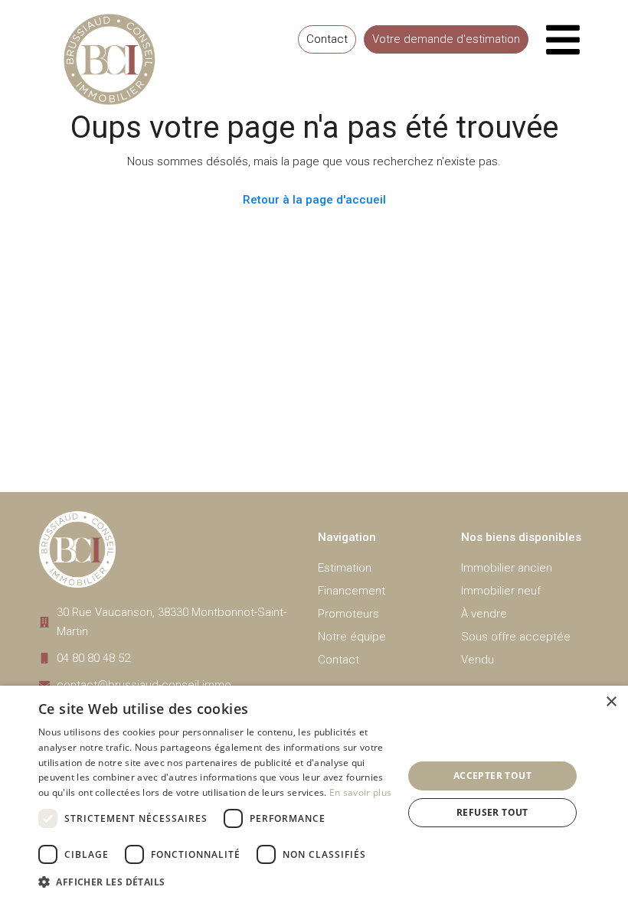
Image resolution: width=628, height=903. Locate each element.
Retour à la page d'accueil (314, 200)
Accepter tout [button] (492, 775)
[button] (215, 882)
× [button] (611, 702)
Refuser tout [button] (492, 812)
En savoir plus (360, 792)
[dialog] (314, 794)
